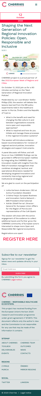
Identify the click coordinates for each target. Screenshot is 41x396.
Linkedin (25, 382)
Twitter (6, 382)
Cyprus (5, 366)
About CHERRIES (9, 343)
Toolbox (6, 346)
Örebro (24, 366)
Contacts (26, 353)
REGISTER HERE (20, 239)
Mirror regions (28, 370)
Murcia (5, 370)
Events (5, 353)
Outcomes (26, 346)
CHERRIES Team (28, 343)
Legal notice (16, 280)
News (23, 350)
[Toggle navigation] (36, 4)
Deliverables (8, 350)
